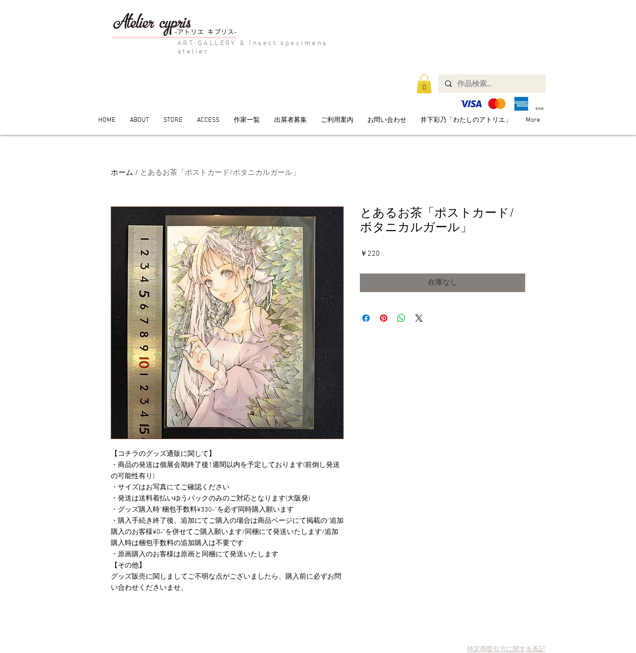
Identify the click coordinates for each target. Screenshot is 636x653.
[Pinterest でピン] (383, 318)
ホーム (122, 173)
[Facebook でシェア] (366, 318)
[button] (424, 83)
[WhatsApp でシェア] (401, 318)
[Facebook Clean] (538, 635)
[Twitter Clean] (525, 635)
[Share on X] (419, 318)
